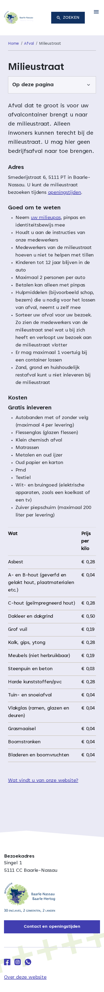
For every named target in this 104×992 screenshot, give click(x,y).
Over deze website (25, 977)
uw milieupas (46, 218)
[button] (96, 12)
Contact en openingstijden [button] (52, 927)
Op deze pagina (33, 85)
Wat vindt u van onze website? (43, 780)
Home (13, 44)
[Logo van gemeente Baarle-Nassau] (18, 18)
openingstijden (64, 192)
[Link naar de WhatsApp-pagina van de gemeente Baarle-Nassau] (28, 962)
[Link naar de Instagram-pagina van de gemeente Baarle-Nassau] (17, 962)
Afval (29, 44)
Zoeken (71, 18)
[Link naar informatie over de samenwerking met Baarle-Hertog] (29, 897)
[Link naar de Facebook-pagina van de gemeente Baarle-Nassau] (7, 962)
